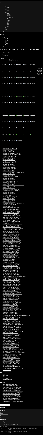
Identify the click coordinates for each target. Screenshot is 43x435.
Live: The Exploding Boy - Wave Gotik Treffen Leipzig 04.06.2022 (12, 217)
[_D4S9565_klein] (5, 96)
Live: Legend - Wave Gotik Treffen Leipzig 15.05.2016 (10, 287)
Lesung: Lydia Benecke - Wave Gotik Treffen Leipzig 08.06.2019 (12, 154)
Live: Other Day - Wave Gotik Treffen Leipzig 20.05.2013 (11, 347)
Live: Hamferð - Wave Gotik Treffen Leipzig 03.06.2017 (10, 273)
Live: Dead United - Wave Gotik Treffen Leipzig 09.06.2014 (11, 328)
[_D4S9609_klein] (32, 115)
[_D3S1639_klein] (32, 64)
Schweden (8, 22)
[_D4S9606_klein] (12, 115)
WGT (3, 54)
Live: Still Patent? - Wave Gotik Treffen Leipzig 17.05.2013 (11, 363)
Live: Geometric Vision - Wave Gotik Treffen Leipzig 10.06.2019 (12, 227)
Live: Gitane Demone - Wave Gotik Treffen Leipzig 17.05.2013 (11, 362)
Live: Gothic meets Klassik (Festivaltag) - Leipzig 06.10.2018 (11, 176)
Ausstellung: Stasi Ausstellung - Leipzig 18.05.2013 (10, 149)
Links (1, 412)
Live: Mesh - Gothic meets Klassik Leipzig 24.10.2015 (10, 299)
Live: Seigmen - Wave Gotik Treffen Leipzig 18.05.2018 (10, 258)
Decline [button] (6, 431)
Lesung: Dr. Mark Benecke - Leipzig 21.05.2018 (9, 156)
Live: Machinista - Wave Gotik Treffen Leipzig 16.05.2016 (11, 283)
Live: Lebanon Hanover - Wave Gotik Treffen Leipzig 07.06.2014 (12, 334)
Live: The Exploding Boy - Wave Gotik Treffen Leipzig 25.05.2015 (12, 302)
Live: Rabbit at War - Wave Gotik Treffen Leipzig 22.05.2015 (11, 314)
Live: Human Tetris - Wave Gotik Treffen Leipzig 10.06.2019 (11, 225)
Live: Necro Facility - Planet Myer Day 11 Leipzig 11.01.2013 (11, 366)
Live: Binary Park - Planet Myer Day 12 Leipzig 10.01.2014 (11, 344)
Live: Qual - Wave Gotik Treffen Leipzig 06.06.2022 (10, 208)
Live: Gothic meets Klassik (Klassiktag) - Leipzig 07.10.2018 (11, 177)
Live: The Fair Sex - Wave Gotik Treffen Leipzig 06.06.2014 (11, 337)
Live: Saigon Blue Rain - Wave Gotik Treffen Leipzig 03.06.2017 (12, 275)
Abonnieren (2, 407)
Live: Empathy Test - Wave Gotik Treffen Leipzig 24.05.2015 (11, 308)
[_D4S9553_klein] (32, 83)
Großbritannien (9, 15)
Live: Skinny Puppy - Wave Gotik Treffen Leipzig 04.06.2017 (11, 267)
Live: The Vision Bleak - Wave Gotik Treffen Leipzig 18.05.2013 (11, 357)
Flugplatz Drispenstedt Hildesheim (7, 379)
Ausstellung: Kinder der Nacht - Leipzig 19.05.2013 (10, 148)
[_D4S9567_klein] (12, 96)
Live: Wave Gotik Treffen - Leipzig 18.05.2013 (9, 202)
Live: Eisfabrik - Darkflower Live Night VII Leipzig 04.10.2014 (11, 323)
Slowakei (8, 24)
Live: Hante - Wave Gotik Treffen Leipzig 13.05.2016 (10, 293)
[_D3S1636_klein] (19, 64)
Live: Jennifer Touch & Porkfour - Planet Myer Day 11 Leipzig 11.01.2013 (13, 368)
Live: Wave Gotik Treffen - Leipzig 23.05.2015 (9, 192)
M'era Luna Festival (5, 378)
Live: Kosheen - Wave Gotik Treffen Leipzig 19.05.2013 (10, 350)
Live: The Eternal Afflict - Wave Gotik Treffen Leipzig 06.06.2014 (12, 338)
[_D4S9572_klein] (26, 96)
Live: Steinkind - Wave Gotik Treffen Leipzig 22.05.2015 (10, 313)
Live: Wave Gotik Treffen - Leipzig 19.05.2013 (9, 201)
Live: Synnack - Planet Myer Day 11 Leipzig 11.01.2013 (10, 367)
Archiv (3, 30)
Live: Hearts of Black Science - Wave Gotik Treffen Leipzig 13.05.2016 (12, 294)
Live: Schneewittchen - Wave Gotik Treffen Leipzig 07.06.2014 (11, 335)
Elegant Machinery (5, 56)
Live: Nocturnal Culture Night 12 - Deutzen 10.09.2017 (10, 181)
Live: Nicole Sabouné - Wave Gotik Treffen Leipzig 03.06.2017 (11, 274)
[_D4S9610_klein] (5, 121)
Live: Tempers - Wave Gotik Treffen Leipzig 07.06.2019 (10, 236)
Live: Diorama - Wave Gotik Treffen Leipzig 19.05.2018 (10, 253)
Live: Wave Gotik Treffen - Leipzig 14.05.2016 (9, 187)
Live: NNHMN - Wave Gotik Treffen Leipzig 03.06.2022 (10, 220)
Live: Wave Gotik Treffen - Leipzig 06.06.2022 (9, 169)
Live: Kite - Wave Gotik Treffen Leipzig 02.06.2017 (10, 277)
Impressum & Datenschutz (4, 414)
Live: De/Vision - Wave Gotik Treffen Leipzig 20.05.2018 (10, 249)
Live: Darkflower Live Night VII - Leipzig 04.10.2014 (10, 196)
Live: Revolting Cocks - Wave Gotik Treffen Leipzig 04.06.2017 (11, 268)
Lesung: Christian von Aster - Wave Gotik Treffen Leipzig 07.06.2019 (12, 155)
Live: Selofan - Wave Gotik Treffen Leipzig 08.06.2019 (10, 231)
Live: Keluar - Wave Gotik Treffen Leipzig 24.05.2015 (10, 307)
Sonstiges (8, 11)
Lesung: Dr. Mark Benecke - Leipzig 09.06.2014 (9, 166)
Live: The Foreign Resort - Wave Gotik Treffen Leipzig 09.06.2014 (12, 326)
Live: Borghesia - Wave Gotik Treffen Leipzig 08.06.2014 (11, 330)
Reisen (6, 12)
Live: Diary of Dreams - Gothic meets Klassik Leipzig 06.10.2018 (12, 240)
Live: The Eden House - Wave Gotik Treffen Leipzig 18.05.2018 (11, 257)
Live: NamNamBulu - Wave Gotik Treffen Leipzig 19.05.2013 (11, 351)
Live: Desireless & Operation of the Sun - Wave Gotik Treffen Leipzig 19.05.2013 (14, 352)
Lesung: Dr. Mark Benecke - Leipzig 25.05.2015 (9, 163)
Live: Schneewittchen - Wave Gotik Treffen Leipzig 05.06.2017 (11, 263)
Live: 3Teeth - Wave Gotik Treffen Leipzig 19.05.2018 (10, 255)
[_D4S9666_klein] (32, 134)
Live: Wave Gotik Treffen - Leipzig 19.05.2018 (9, 179)
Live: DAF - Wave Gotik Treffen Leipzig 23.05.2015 (10, 310)
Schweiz (8, 23)
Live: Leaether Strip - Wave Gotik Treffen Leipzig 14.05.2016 (11, 289)
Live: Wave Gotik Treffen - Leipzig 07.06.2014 (9, 198)
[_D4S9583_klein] (26, 102)
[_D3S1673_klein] (12, 77)
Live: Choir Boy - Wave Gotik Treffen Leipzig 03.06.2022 (10, 219)
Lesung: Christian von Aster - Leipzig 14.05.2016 (9, 161)
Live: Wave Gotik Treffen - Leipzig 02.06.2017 (9, 184)
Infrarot (6, 29)
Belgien (8, 13)
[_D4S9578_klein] (5, 102)
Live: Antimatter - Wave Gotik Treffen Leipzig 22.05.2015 (10, 312)
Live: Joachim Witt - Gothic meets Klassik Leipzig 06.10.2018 (11, 241)
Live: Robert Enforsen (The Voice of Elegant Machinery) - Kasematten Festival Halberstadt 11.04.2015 (17, 315)
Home (3, 4)
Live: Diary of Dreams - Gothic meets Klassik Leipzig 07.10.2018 (12, 244)
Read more (40, 428)
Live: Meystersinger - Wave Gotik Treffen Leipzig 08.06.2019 (11, 234)
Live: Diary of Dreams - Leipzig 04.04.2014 (9, 341)
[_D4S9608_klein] (26, 115)
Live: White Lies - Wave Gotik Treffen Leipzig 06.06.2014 (11, 336)
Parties (8, 10)
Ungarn (8, 26)
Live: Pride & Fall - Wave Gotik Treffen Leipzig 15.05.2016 (11, 288)
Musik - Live (6, 6)
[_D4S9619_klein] (32, 121)
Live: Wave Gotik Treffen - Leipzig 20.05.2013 (9, 200)
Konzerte (8, 39)
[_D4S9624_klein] (5, 127)
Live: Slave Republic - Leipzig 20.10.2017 (8, 260)
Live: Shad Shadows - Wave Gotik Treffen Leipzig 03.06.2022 (11, 221)
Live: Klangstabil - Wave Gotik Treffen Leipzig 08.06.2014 (11, 329)
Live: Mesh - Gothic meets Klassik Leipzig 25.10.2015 (10, 297)
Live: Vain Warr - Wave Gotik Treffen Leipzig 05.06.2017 (10, 266)
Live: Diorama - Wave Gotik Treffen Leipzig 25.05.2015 (10, 301)
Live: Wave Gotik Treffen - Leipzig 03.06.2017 (9, 183)
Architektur (6, 43)
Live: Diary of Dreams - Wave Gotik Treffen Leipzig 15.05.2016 (11, 286)
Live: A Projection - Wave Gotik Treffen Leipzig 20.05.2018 (11, 252)
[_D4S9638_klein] (32, 127)
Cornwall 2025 (11, 17)
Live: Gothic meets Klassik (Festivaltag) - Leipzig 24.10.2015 (11, 190)
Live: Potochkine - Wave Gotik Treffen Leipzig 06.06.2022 (11, 210)
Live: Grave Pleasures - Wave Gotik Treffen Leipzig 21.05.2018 (11, 246)
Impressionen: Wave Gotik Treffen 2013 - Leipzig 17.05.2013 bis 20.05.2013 (13, 203)
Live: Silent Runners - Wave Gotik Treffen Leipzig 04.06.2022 (11, 218)
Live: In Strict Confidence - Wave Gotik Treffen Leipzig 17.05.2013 (12, 360)
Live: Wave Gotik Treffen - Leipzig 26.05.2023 (9, 165)
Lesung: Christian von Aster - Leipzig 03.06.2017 (9, 159)
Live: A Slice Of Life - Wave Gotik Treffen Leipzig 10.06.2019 (11, 226)
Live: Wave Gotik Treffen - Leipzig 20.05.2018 (9, 178)
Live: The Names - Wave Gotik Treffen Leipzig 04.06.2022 (11, 216)
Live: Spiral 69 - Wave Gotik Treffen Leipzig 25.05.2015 (10, 304)
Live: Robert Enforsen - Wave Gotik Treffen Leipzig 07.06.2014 (11, 339)
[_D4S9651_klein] (26, 134)
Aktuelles (4, 36)
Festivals (8, 7)
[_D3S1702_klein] (5, 83)
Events (6, 9)
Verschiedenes (7, 45)
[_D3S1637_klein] (26, 64)
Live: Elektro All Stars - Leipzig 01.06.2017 (9, 261)
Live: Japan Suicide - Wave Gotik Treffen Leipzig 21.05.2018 (11, 248)
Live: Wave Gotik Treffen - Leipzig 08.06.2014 (9, 197)
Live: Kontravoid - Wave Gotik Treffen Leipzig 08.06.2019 (11, 232)
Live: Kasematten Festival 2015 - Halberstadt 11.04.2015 (11, 194)
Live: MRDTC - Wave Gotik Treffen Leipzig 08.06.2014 (10, 332)
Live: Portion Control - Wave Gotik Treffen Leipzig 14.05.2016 (11, 290)
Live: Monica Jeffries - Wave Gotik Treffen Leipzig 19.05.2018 (11, 254)
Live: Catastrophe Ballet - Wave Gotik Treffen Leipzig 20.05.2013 (12, 346)
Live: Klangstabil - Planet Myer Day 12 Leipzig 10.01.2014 (11, 342)
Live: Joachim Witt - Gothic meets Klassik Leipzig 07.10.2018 (11, 243)
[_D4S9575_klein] (32, 96)
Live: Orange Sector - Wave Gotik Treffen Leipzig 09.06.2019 (11, 230)
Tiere (5, 28)
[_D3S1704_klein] (12, 83)
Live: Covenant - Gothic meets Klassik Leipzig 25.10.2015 (11, 295)
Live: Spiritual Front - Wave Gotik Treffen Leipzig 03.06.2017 (11, 272)
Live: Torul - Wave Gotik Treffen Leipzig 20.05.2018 (10, 251)
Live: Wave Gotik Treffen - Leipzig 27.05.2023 (9, 164)
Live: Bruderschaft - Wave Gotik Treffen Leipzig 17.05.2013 (11, 361)
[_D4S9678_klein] (19, 140)
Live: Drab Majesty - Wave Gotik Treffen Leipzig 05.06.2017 (11, 264)
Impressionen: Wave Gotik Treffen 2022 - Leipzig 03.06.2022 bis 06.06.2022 (13, 172)
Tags (3, 31)
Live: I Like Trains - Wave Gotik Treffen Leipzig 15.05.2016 (11, 285)
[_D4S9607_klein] (19, 115)
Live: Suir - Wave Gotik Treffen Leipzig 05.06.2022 (10, 214)
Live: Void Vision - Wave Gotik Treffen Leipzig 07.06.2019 (11, 238)
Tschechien (8, 25)
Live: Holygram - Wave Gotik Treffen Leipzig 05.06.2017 (10, 265)
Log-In (1, 417)
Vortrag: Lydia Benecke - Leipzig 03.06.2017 (9, 158)
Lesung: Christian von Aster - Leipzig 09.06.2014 (9, 167)
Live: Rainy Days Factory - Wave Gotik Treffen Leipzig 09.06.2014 (12, 327)
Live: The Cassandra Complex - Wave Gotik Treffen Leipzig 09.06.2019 (13, 228)
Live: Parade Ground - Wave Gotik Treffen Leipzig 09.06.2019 (11, 229)
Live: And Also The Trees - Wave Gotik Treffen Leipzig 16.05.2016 (12, 282)
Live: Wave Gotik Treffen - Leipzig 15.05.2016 (9, 186)
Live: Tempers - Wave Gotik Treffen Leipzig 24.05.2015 (10, 305)
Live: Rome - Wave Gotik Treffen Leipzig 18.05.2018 (10, 256)
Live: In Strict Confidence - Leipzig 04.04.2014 (9, 340)
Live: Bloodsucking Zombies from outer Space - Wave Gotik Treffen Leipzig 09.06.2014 (15, 325)
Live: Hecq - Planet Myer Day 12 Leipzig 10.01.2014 (10, 343)
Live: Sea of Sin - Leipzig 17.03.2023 (8, 206)
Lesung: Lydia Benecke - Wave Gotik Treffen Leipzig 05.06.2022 (12, 152)
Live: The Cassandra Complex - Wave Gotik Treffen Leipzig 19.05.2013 (13, 349)
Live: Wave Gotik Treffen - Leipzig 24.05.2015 (9, 191)
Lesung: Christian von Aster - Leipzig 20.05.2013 (9, 168)
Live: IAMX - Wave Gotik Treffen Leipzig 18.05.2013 (10, 355)
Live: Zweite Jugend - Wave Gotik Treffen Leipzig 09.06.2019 (11, 239)
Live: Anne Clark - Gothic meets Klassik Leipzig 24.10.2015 (11, 298)
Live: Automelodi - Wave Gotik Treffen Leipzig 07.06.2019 (11, 237)
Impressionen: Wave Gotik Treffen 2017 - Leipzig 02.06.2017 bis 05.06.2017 (13, 185)
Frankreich (8, 14)
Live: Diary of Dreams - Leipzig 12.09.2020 (9, 223)
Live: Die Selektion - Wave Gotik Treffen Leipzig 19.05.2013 (11, 353)
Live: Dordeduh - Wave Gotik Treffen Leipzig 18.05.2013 (11, 356)
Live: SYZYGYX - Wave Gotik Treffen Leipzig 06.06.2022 (11, 209)
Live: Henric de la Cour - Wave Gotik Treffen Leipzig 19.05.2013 (12, 354)
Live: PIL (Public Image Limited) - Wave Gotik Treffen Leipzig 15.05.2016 (13, 284)
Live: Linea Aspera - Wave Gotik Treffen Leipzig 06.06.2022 (11, 207)
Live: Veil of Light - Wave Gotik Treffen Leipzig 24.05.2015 (11, 306)
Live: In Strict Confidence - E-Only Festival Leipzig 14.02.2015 (11, 317)
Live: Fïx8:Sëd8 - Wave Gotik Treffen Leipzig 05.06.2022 (11, 213)
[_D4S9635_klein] (19, 127)
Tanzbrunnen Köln (5, 380)
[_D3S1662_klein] (5, 77)
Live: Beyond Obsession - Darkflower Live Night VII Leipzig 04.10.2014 (13, 324)
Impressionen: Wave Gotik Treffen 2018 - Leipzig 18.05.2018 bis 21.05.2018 (13, 180)
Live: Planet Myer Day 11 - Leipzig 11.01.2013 (9, 204)
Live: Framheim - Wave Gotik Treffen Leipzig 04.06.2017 (11, 270)
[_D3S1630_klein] (5, 64)
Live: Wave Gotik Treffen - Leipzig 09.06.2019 (9, 174)
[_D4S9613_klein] (12, 121)
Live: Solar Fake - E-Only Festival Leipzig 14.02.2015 (10, 318)
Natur (5, 27)
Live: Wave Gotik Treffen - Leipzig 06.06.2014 (9, 199)
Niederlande (8, 20)
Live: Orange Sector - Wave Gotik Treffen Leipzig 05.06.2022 (11, 212)
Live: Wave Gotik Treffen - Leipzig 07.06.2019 (9, 175)
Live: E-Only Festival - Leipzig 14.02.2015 (8, 195)
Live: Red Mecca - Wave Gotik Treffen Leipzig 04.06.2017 (11, 271)
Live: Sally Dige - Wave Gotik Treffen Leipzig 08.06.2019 (11, 233)
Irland (7, 18)
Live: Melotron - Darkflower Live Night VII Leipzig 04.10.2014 (11, 322)
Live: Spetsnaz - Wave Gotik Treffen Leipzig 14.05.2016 (10, 291)
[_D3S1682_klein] (19, 77)
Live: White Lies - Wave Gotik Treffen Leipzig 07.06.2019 (11, 235)
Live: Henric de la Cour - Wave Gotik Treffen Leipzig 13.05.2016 (12, 292)
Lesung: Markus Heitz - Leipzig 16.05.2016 (9, 160)
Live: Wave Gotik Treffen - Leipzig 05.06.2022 (9, 170)
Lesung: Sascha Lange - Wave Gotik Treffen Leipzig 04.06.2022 (12, 153)
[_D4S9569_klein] (19, 96)
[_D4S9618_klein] (26, 121)
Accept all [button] (2, 428)
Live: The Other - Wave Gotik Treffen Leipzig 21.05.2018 (10, 245)
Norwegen (8, 21)
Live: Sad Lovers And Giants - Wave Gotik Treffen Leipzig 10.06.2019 (12, 224)
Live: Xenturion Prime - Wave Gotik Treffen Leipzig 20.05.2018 (11, 250)
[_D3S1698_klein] (32, 77)
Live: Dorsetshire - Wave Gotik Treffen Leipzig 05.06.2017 (11, 262)
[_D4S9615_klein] (19, 121)
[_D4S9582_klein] (19, 102)
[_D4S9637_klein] (26, 127)
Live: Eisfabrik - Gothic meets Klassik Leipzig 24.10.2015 (11, 300)
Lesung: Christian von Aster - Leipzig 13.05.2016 (9, 162)
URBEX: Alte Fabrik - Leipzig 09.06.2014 (8, 151)
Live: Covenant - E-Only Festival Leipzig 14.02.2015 (10, 316)
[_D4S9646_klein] (5, 134)
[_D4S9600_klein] (5, 115)
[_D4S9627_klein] (12, 127)
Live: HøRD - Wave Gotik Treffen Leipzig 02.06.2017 (10, 278)
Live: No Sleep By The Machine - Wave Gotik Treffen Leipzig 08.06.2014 (13, 331)
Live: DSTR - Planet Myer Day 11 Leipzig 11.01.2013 (10, 365)
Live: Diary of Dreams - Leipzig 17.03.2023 (9, 205)
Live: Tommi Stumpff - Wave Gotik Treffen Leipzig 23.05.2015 (11, 311)
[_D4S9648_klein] (19, 134)
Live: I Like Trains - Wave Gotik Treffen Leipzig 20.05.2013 (11, 345)
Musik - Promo (7, 8)
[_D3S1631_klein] (12, 64)
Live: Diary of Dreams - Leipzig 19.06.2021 (9, 222)
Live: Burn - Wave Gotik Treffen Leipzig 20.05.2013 (10, 348)
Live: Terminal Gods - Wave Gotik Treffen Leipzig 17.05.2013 (11, 364)
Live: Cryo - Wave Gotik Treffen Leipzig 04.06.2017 (10, 269)
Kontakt (1, 413)
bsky (1, 0)
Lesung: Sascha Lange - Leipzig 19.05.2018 (9, 157)
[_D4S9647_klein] (12, 134)
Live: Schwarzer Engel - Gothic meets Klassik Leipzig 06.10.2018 (12, 242)
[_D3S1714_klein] (26, 83)
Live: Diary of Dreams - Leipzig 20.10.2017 (9, 259)
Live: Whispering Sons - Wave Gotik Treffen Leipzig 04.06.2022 (12, 215)
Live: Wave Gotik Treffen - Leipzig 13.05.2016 (9, 188)
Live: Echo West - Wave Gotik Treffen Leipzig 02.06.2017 (11, 280)
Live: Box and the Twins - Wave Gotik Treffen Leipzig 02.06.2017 (12, 279)
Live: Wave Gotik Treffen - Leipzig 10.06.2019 (9, 173)
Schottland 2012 (11, 16)
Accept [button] (2, 431)
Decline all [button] (7, 428)
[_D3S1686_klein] (26, 77)
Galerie (4, 5)
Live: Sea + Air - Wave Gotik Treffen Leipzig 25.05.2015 (10, 303)
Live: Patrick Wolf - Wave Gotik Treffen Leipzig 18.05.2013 (11, 359)
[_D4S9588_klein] (32, 102)
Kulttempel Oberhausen (6, 377)
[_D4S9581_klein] (12, 102)
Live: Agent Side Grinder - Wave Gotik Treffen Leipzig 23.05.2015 (12, 309)
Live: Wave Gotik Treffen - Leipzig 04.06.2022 (9, 171)
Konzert (4, 374)
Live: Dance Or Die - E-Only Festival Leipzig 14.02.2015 (10, 319)
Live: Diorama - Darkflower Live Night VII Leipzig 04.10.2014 (11, 321)
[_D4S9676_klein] (12, 140)
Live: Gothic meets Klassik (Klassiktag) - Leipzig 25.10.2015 (11, 189)
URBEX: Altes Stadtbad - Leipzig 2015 (8, 150)
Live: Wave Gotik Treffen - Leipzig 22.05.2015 (9, 193)
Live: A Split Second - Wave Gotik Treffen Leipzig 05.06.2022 (11, 211)
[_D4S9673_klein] (5, 140)
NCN (3, 376)
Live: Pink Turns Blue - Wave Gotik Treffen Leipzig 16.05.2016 (11, 281)
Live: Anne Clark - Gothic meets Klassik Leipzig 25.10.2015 (11, 296)
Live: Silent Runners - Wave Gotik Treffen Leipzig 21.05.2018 (11, 247)
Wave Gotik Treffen (5, 55)
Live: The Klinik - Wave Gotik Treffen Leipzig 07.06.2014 (10, 333)
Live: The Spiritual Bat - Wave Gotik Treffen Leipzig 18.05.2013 (11, 358)
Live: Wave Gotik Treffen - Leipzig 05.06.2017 (9, 182)
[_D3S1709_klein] (19, 83)
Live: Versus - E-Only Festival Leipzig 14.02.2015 (9, 320)
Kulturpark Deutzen (5, 375)
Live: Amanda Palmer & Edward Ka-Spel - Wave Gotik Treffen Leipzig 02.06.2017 (14, 276)
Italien (7, 19)
